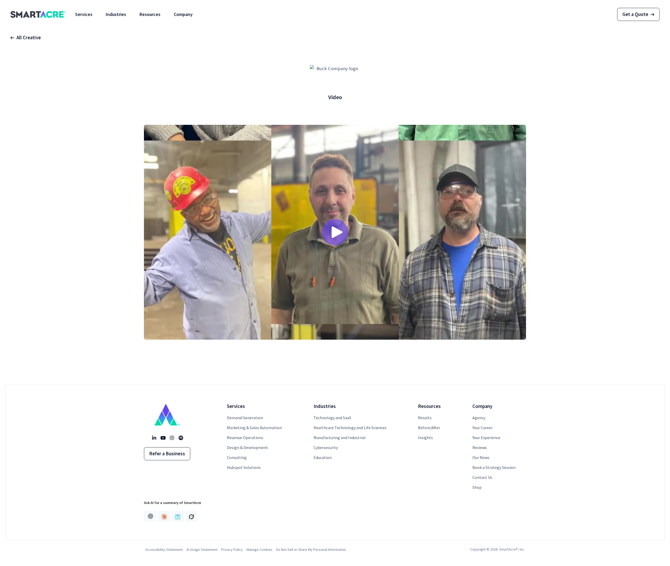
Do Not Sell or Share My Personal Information (311, 549)
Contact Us (482, 477)
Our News (480, 457)
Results (425, 417)
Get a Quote (635, 14)
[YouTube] (163, 438)
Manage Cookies (259, 549)
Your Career (482, 427)
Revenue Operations (245, 437)
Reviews (479, 447)
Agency (478, 417)
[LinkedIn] (154, 438)
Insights (425, 437)
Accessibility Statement (164, 549)
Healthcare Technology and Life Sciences (350, 427)
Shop (477, 487)
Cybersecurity (326, 447)
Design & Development (247, 447)
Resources (149, 14)
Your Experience (486, 437)
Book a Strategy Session (494, 467)
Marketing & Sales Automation (254, 427)
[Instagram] (172, 438)
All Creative (28, 38)
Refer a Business (167, 454)
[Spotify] (181, 438)
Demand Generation (245, 417)
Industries (116, 14)
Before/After (429, 427)
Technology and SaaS (332, 417)
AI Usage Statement (201, 549)
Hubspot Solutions (244, 467)
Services (83, 14)
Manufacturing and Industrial (340, 437)
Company (183, 14)
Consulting (237, 457)
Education (323, 457)
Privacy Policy (232, 549)
